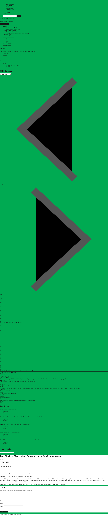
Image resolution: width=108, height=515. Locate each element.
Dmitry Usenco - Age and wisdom (14, 322)
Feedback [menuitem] (8, 12)
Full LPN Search (7, 43)
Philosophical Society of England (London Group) (17, 33)
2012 (7, 38)
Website (2, 509)
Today (1, 184)
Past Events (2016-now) (8, 37)
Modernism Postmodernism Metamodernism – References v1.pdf (15, 474)
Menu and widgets (4, 23)
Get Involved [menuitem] (9, 5)
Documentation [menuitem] (9, 8)
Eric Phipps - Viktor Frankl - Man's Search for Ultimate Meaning (15, 424)
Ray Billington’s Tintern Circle (13, 29)
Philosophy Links (7, 45)
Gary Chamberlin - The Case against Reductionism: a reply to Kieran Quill (17, 51)
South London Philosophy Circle (7, 18)
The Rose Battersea (7, 35)
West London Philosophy (12, 31)
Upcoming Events (7, 34)
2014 (7, 41)
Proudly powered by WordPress (14, 514)
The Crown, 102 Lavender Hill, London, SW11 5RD (23, 484)
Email (2, 506)
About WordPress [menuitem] (10, 4)
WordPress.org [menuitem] (9, 6)
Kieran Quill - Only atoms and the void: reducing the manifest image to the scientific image (21, 416)
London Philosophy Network (10, 30)
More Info (2, 380)
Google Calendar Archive (12, 27)
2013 (7, 39)
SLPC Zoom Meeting (61, 484)
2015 (7, 42)
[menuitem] (55, 16)
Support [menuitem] (8, 10)
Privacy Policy (3, 514)
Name (2, 503)
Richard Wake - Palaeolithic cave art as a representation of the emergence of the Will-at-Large (21, 439)
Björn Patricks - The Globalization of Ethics (10, 432)
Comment (2, 501)
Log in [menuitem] (4, 13)
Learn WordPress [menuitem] (10, 9)
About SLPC (6, 26)
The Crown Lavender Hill (6, 466)
